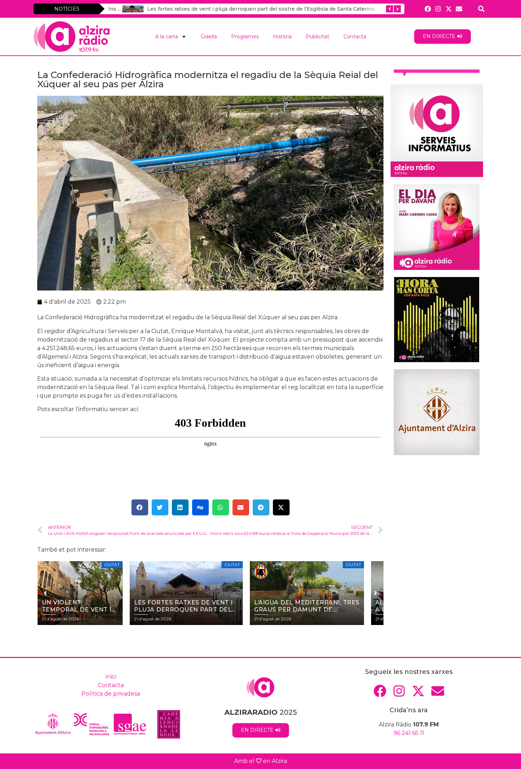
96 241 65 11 (408, 733)
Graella (209, 36)
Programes (245, 36)
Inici (110, 676)
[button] (139, 507)
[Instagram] (438, 8)
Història (282, 36)
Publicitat (317, 36)
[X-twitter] (448, 8)
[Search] (481, 8)
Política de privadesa (111, 693)
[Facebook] (428, 8)
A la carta (166, 36)
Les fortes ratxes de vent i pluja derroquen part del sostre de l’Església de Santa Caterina (246, 9)
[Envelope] (458, 8)
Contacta (354, 36)
